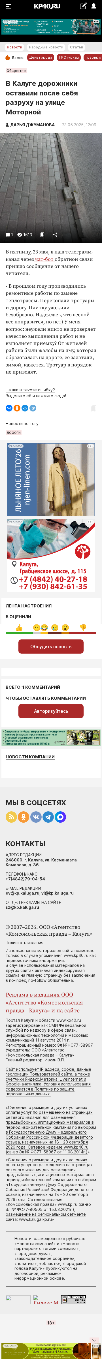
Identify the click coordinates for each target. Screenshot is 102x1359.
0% (37, 628)
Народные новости (46, 47)
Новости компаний (30, 756)
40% (19, 628)
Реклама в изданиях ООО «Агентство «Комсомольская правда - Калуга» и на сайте (44, 1002)
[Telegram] (32, 408)
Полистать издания (24, 942)
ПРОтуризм (69, 57)
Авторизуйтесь (51, 711)
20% (55, 628)
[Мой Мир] (25, 408)
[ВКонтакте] (9, 408)
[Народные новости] (83, 5)
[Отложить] (42, 234)
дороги (14, 432)
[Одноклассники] (17, 408)
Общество (16, 70)
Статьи (76, 47)
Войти (93, 6)
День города (40, 57)
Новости (14, 47)
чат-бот (44, 259)
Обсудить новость (51, 646)
